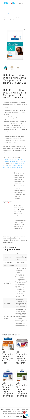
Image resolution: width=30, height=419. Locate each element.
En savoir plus (18, 416)
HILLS (22, 167)
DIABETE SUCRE (16, 167)
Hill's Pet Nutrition (11, 14)
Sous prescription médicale (7, 202)
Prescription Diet (21, 14)
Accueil (4, 14)
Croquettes (23, 16)
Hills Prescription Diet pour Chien (11, 16)
